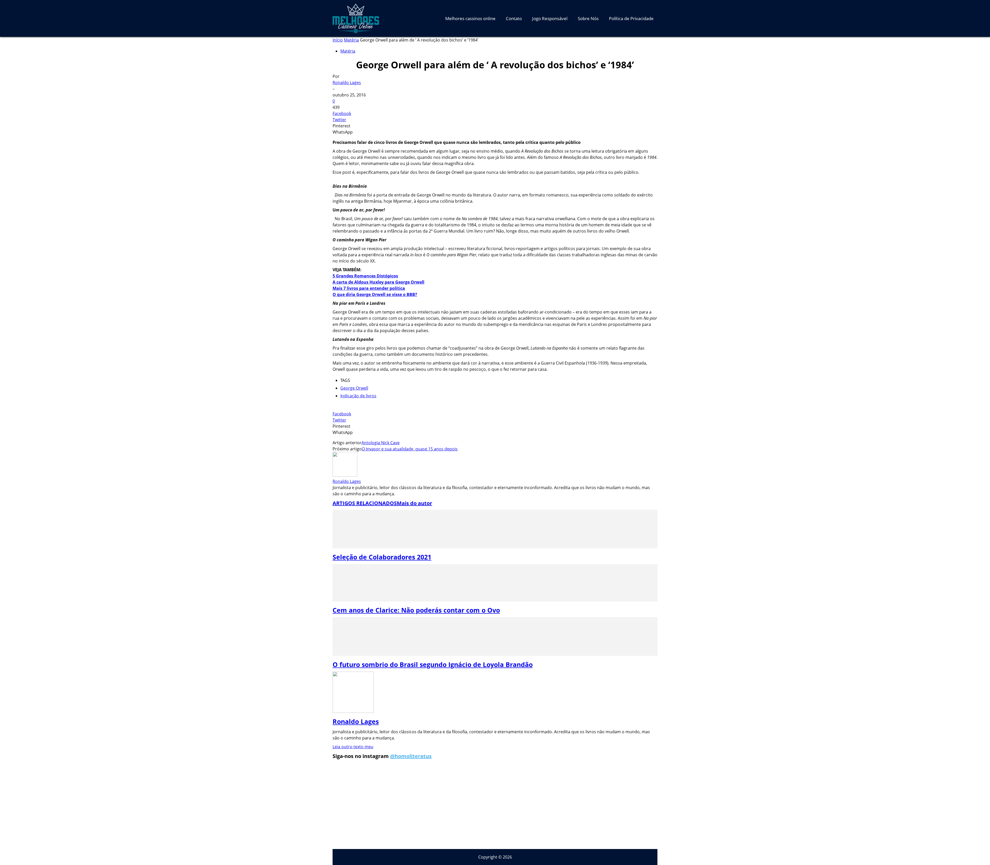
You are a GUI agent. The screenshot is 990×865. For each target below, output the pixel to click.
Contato (514, 18)
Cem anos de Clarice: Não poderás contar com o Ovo (416, 610)
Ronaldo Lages (347, 82)
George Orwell (354, 388)
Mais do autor (414, 503)
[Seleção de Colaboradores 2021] (495, 547)
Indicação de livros (358, 396)
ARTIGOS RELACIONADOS (365, 503)
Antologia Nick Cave (380, 443)
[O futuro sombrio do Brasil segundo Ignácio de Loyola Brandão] (495, 654)
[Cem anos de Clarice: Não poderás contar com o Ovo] (495, 600)
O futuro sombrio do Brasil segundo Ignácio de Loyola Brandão (433, 664)
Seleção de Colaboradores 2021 (382, 557)
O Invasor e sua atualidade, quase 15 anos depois (410, 449)
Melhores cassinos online (470, 18)
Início (338, 40)
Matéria (351, 40)
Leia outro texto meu (353, 746)
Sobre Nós (588, 18)
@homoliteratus (411, 756)
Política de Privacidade (631, 18)
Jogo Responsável (549, 18)
